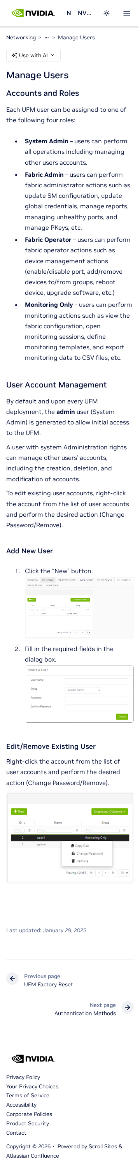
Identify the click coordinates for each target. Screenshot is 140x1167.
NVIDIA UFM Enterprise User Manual (85, 13)
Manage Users (76, 37)
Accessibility (21, 1104)
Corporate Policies (29, 1114)
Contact (16, 1132)
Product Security (27, 1123)
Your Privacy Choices (32, 1086)
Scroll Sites (103, 1146)
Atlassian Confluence (32, 1155)
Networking (69, 13)
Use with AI (33, 55)
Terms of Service (27, 1095)
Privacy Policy (23, 1077)
